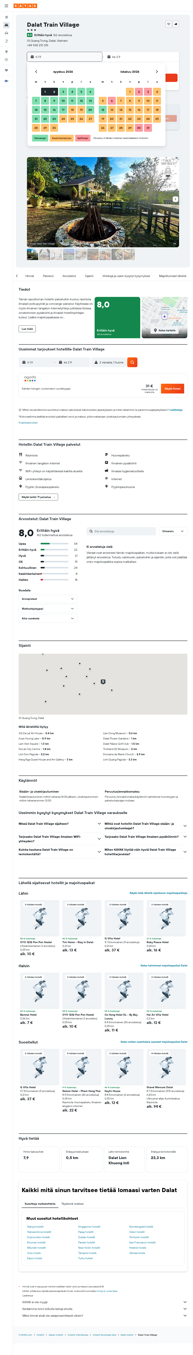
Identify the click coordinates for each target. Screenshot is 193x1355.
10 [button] (63, 101)
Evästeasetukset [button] (28, 422)
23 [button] (54, 119)
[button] (6, 6)
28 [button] (36, 128)
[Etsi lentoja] (6, 17)
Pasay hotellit (85, 1232)
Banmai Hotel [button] (28, 1014)
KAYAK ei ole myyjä (34, 1302)
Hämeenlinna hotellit (39, 1232)
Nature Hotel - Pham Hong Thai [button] (81, 1091)
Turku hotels (85, 1258)
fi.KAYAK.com (25, 1334)
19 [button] (81, 110)
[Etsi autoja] (6, 33)
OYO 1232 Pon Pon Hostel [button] (36, 942)
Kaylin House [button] (112, 1091)
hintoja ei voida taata (106, 1291)
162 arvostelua (62, 35)
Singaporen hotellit (89, 1226)
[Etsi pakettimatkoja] (6, 41)
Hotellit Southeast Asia (104, 1334)
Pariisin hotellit (86, 1242)
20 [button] (90, 110)
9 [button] (54, 101)
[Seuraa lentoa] (6, 59)
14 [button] (36, 110)
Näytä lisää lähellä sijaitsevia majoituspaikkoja (158, 893)
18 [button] (72, 110)
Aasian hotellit (56, 1334)
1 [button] (45, 92)
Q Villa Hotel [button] (112, 938)
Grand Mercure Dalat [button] (160, 1087)
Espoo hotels (34, 1258)
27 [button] (90, 119)
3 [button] (63, 92)
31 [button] (148, 128)
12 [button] (81, 101)
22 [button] (45, 119)
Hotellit (40, 1334)
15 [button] (45, 110)
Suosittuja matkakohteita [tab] (40, 1203)
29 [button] (45, 128)
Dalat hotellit (127, 1334)
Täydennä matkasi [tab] (72, 1203)
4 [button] (72, 92)
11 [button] (72, 101)
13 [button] (90, 101)
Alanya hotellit (35, 1226)
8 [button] (45, 101)
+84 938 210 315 (37, 45)
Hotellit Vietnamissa (78, 1334)
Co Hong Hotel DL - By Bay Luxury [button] (121, 1016)
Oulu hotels (34, 1253)
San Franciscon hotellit (142, 1242)
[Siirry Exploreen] (6, 51)
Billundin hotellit (36, 1247)
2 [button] (54, 92)
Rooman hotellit (36, 1242)
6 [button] (90, 92)
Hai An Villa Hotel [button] (157, 1014)
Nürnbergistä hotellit (141, 1226)
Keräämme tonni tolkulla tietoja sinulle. (47, 1309)
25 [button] (72, 119)
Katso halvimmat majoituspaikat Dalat (164, 965)
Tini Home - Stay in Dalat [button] (77, 942)
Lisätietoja (175, 410)
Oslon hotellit (137, 1232)
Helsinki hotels (137, 1247)
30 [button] (54, 128)
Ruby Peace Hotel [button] (158, 942)
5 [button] (81, 92)
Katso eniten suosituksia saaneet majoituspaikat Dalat (154, 1041)
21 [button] (36, 119)
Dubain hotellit (86, 1237)
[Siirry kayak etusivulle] (25, 6)
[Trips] (6, 70)
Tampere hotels (87, 1253)
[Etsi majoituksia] (6, 25)
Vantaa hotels (137, 1253)
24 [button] (63, 119)
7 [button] (36, 101)
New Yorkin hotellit (89, 1247)
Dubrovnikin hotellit (38, 1237)
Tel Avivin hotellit (139, 1237)
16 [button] (54, 110)
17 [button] (63, 110)
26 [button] (81, 119)
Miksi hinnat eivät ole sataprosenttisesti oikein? (52, 1315)
